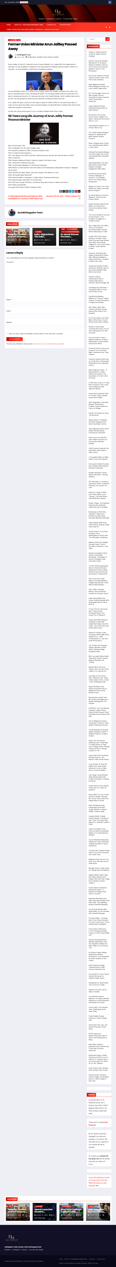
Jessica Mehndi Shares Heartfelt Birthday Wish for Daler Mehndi (98, 108)
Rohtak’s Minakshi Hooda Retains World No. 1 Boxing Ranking (98, 475)
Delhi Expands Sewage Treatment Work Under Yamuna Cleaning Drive (97, 967)
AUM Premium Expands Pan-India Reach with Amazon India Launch (99, 450)
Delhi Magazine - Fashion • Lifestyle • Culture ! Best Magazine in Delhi (23, 1247)
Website (9, 322)
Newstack (31, 1261)
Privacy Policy (65, 25)
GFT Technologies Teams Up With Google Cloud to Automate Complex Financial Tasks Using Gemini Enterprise (99, 97)
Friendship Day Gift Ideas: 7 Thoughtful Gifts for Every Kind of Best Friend (98, 289)
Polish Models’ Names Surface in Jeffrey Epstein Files (98, 1018)
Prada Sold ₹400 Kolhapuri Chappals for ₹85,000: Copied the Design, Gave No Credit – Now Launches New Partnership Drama (99, 624)
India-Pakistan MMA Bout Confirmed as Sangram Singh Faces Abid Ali (99, 525)
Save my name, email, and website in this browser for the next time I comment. (36, 334)
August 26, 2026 (69, 1215)
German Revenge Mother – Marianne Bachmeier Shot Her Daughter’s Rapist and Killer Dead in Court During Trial (98, 944)
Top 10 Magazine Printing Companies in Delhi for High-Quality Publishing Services (99, 723)
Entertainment (66, 1206)
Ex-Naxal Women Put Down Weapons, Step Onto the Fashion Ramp (98, 197)
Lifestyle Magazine (72, 229)
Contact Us (51, 25)
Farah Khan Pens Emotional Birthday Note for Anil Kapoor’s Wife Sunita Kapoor (99, 757)
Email (8, 311)
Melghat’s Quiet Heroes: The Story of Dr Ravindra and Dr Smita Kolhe (99, 861)
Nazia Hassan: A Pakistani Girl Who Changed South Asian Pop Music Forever (98, 422)
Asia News (12, 40)
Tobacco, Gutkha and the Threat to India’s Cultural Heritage (98, 54)
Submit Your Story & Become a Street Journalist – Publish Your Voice (33, 29)
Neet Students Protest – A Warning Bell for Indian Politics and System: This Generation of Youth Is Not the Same (98, 374)
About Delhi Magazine (96, 1177)
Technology (38, 1206)
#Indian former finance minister (48, 57)
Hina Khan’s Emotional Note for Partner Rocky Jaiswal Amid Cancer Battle (98, 395)
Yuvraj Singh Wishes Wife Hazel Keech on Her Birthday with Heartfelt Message (99, 911)
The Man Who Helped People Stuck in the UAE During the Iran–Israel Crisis (99, 852)
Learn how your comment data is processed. (49, 344)
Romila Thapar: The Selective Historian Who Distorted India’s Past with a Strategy (99, 505)
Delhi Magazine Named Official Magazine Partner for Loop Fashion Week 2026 (99, 86)
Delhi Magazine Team (24, 55)
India (18, 40)
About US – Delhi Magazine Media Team (28, 25)
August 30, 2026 (15, 1215)
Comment (10, 262)
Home (9, 25)
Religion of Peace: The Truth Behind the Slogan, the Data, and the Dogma (99, 188)
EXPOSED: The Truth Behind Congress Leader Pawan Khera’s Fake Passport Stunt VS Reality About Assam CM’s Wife (99, 712)
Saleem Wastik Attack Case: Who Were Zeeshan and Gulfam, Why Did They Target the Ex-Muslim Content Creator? (99, 879)
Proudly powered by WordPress (14, 1261)
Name (9, 300)
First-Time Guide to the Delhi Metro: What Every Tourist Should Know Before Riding (99, 320)
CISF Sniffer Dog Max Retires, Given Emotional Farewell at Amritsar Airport (98, 591)
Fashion (91, 1206)
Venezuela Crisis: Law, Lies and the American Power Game (98, 1027)
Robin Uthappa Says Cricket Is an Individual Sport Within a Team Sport (99, 145)
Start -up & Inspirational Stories (70, 231)
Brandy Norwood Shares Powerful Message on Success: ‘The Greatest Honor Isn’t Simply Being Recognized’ (97, 178)
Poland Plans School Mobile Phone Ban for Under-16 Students (99, 788)
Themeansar (39, 1261)
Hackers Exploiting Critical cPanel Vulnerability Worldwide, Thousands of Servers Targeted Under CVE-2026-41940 (98, 557)
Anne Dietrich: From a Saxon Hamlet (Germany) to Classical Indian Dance (99, 976)
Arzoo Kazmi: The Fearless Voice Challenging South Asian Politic (98, 1009)
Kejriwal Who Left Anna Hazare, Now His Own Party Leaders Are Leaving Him (99, 669)
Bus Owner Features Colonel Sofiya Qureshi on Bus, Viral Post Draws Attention (99, 78)
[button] (106, 27)
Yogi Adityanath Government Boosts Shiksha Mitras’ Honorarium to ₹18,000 (99, 431)
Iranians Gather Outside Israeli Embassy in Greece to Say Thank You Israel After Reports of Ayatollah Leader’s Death (99, 820)
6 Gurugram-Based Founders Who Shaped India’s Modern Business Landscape (99, 466)
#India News (32, 57)
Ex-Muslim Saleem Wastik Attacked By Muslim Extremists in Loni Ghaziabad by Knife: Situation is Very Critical (99, 956)
